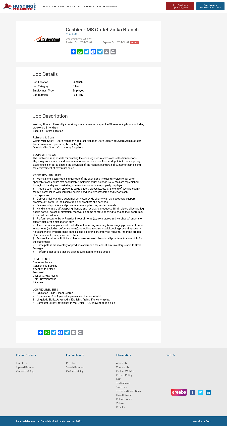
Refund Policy (124, 398)
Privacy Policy (124, 375)
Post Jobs (71, 363)
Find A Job (58, 6)
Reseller (120, 406)
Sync (208, 421)
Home (46, 6)
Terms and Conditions (128, 390)
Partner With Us (125, 371)
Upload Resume (25, 367)
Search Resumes (75, 367)
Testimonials (123, 382)
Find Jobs (21, 363)
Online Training (107, 6)
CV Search (88, 6)
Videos (120, 402)
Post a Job (73, 6)
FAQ (118, 379)
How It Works (124, 394)
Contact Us (122, 367)
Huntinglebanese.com (28, 421)
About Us (121, 363)
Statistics (121, 386)
